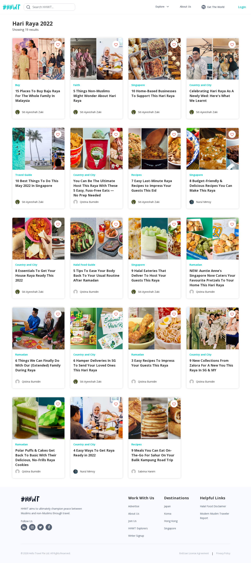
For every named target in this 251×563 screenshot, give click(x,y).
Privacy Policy (223, 553)
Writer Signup (136, 535)
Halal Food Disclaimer (213, 506)
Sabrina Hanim (146, 471)
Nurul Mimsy (203, 202)
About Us (133, 513)
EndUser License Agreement (194, 553)
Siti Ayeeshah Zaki (32, 112)
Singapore (170, 528)
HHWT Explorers (138, 528)
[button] (162, 6)
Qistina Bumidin (89, 202)
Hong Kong (171, 521)
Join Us (132, 521)
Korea (167, 513)
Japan (167, 506)
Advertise (133, 506)
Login (242, 7)
